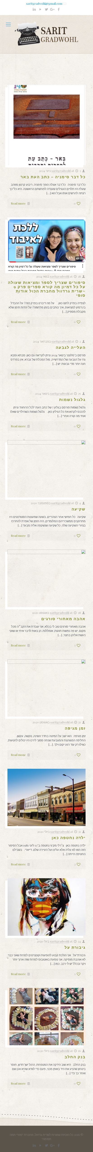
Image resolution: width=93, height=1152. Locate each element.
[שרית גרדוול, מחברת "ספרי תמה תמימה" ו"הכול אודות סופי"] (46, 34)
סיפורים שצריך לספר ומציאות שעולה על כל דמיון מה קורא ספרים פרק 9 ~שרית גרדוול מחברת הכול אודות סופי (47, 289)
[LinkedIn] (34, 9)
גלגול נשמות (72, 399)
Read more (18, 203)
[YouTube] (40, 9)
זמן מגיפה (75, 728)
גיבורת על (75, 947)
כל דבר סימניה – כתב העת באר (53, 176)
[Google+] (52, 9)
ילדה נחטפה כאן (69, 837)
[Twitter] (46, 9)
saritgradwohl (61, 171)
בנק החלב (75, 1056)
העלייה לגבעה (71, 347)
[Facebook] (58, 9)
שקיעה (79, 508)
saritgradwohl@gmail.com (44, 3)
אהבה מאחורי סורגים (63, 618)
